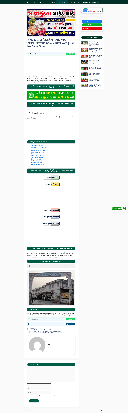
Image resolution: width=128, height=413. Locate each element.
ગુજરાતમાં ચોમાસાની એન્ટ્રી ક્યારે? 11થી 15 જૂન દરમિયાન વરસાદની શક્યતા (95, 68)
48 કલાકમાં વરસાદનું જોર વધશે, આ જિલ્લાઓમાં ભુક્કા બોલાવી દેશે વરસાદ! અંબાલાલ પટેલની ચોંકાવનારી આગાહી (95, 50)
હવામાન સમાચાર (95, 2)
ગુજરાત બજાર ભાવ (61, 2)
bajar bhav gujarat (46, 329)
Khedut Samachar (34, 2)
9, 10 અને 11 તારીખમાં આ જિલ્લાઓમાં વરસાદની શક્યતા (94, 80)
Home (53, 2)
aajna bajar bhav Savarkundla (35, 329)
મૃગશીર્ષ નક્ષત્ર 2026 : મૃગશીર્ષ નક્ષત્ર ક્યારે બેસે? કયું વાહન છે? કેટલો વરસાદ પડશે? (95, 85)
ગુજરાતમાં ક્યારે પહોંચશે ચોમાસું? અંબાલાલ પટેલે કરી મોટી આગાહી (95, 74)
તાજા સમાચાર (72, 2)
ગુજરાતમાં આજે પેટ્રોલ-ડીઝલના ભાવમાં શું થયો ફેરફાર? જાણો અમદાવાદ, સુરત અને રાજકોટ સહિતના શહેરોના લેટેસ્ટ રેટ (95, 62)
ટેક (78, 2)
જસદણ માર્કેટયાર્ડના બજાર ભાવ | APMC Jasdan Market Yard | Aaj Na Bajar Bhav (45, 331)
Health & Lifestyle (86, 2)
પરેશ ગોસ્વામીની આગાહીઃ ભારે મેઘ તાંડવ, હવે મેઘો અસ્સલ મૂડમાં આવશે (95, 56)
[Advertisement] (51, 66)
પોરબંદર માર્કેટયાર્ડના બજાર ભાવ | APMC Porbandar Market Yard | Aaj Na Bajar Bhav (46, 332)
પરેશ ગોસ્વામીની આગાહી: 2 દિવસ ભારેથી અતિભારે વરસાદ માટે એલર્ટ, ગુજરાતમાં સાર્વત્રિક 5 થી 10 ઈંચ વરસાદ (95, 43)
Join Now (71, 53)
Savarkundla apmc (54, 329)
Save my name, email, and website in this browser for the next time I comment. (48, 395)
